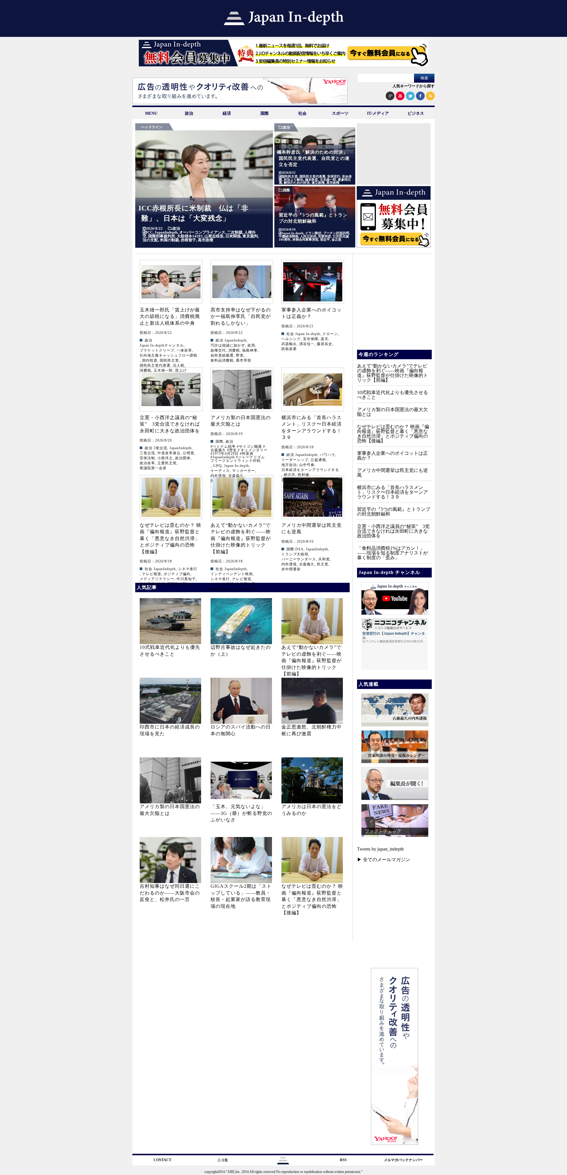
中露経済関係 (288, 236)
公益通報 (318, 460)
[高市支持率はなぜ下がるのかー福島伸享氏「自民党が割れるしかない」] (242, 282)
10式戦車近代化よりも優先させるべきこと (392, 395)
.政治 (176, 228)
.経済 (289, 455)
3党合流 (160, 448)
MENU (151, 113)
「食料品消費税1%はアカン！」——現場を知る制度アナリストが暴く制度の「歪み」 (392, 553)
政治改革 (147, 463)
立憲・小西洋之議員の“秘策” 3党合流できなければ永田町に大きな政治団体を (170, 424)
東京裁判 (250, 236)
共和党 (324, 559)
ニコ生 (222, 1160)
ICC (149, 232)
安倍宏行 (333, 176)
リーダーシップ (294, 460)
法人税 (178, 365)
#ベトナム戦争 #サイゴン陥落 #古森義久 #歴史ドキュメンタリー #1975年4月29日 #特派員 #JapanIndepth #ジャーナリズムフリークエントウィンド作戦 (239, 453)
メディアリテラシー (157, 579)
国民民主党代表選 (312, 176)
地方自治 (289, 465)
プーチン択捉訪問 (336, 233)
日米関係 (233, 236)
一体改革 (184, 350)
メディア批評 (222, 584)
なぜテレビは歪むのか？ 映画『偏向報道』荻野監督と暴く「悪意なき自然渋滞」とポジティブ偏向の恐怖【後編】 (170, 538)
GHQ (217, 465)
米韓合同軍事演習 (305, 239)
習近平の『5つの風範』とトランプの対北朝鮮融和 (393, 511)
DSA (299, 549)
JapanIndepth (165, 232)
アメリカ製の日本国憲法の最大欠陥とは (392, 412)
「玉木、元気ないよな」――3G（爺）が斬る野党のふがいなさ (241, 813)
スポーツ (340, 113)
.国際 (286, 190)
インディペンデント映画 (232, 574)
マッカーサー (243, 470)
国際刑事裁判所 (161, 236)
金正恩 (336, 239)
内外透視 (289, 564)
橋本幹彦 (311, 179)
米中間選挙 (291, 569)
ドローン (330, 334)
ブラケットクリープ (157, 350)
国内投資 (149, 360)
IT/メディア (378, 113)
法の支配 (150, 240)
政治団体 (182, 458)
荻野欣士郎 (177, 584)
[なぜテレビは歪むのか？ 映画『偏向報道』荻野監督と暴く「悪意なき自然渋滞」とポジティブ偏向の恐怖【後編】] (171, 497)
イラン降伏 (313, 233)
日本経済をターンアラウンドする (310, 470)
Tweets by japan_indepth (380, 848)
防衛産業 (289, 349)
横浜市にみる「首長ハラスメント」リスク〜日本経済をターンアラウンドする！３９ (392, 492)
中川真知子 (186, 579)
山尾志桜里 (214, 236)
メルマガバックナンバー (403, 1160)
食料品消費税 (222, 360)
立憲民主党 (167, 463)
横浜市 (289, 475)
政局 (251, 345)
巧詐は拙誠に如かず (228, 345)
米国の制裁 (169, 240)
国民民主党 (289, 176)
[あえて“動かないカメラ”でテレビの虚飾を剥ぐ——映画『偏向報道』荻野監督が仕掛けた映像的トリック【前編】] (242, 497)
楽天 (324, 339)
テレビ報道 (151, 574)
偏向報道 (147, 584)
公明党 (188, 453)
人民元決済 (308, 236)
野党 (240, 355)
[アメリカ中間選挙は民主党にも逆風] (312, 497)
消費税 (234, 350)
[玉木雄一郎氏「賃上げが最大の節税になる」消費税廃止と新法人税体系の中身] (171, 282)
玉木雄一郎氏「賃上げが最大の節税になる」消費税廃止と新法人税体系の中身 (170, 316)
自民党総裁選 (222, 355)
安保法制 (147, 458)
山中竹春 (307, 465)
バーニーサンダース (298, 559)
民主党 (322, 564)
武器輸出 (289, 344)
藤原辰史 (324, 344)
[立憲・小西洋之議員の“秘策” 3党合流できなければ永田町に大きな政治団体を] (171, 389)
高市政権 (205, 240)
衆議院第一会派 (153, 468)
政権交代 (218, 350)
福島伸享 (250, 350)
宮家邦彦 (324, 236)
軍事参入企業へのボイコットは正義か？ (392, 455)
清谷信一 (307, 344)
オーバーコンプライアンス (202, 232)
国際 (264, 113)
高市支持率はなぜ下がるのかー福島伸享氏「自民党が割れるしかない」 (241, 316)
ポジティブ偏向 (177, 574)
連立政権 (318, 182)
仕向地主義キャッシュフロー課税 (168, 355)
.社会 (289, 334)
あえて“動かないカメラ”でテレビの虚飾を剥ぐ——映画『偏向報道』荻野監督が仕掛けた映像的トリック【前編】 (241, 538)
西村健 (303, 475)
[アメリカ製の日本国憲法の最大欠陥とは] (242, 389)
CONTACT (162, 1160)
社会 (302, 113)
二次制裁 (234, 232)
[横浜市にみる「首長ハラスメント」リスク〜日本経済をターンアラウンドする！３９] (312, 389)
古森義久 (307, 564)
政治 (189, 113)
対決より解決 (293, 179)
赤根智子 (188, 240)
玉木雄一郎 (328, 179)
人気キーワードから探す (413, 86)
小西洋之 (165, 458)
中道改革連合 (168, 453)
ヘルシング (291, 339)
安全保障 (310, 339)
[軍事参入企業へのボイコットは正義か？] (312, 282)
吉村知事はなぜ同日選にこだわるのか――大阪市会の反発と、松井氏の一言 (170, 893)
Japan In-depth (292, 233)
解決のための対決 (297, 182)
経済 (227, 113)
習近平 (325, 239)
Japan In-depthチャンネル (162, 345)
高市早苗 (243, 360)
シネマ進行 (187, 569)
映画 (161, 584)
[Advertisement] (394, 160)
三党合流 (147, 453)
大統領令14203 (190, 236)
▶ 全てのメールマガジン (383, 859)
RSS (343, 1160)
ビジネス (416, 113)
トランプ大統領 (294, 554)
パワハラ (327, 455)
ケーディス (220, 470)
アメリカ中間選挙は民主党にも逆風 (392, 472)
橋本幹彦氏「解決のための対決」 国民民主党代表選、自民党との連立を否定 (315, 158)
